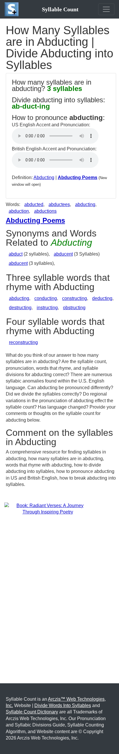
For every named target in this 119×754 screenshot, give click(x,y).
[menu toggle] (106, 9)
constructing (74, 298)
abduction (19, 211)
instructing (47, 307)
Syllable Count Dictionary (32, 711)
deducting (102, 298)
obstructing (74, 307)
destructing (20, 307)
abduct (16, 254)
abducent (63, 254)
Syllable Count (60, 9)
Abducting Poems (77, 177)
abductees (59, 204)
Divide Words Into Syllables (62, 705)
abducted (33, 204)
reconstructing (23, 342)
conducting (45, 298)
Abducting (44, 177)
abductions (45, 211)
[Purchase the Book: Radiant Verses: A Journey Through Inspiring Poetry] (47, 508)
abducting (85, 204)
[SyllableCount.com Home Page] (13, 9)
